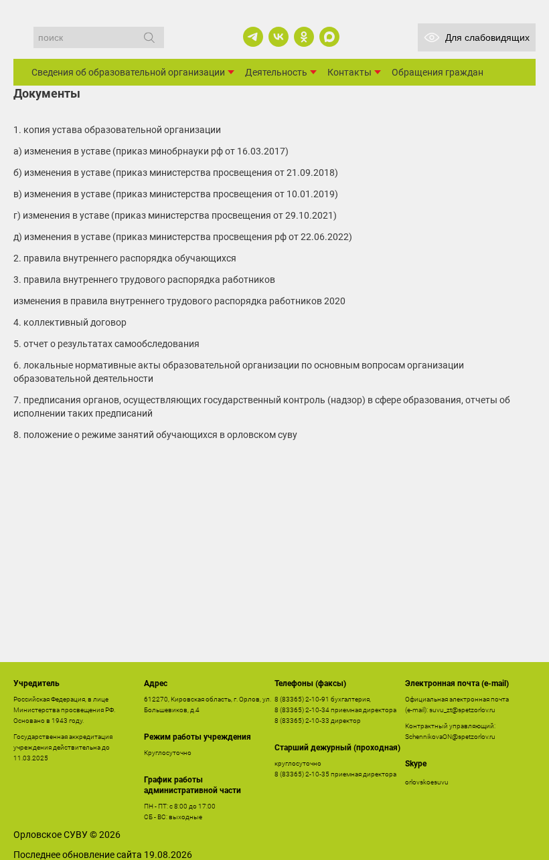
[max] (329, 37)
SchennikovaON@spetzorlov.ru (450, 736)
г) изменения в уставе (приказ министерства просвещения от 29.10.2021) (175, 215)
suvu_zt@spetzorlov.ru (462, 710)
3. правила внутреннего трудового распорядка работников (144, 279)
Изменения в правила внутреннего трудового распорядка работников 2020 (179, 301)
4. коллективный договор (70, 322)
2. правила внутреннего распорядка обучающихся (124, 258)
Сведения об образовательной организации (128, 72)
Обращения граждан (437, 72)
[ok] (304, 37)
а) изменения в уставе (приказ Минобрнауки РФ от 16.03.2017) (151, 151)
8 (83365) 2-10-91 (301, 699)
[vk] (278, 37)
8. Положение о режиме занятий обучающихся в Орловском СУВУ (155, 434)
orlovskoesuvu (427, 782)
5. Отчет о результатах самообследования (106, 343)
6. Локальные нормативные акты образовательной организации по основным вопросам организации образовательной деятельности (238, 372)
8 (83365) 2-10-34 (301, 710)
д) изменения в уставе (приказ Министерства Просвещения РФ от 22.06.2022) (182, 236)
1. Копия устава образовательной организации (117, 129)
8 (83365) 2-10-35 (301, 774)
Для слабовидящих (487, 37)
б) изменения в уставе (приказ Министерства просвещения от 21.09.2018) (175, 172)
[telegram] (253, 37)
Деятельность (276, 72)
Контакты (349, 72)
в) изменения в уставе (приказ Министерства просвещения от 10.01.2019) (175, 194)
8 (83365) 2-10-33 (301, 720)
